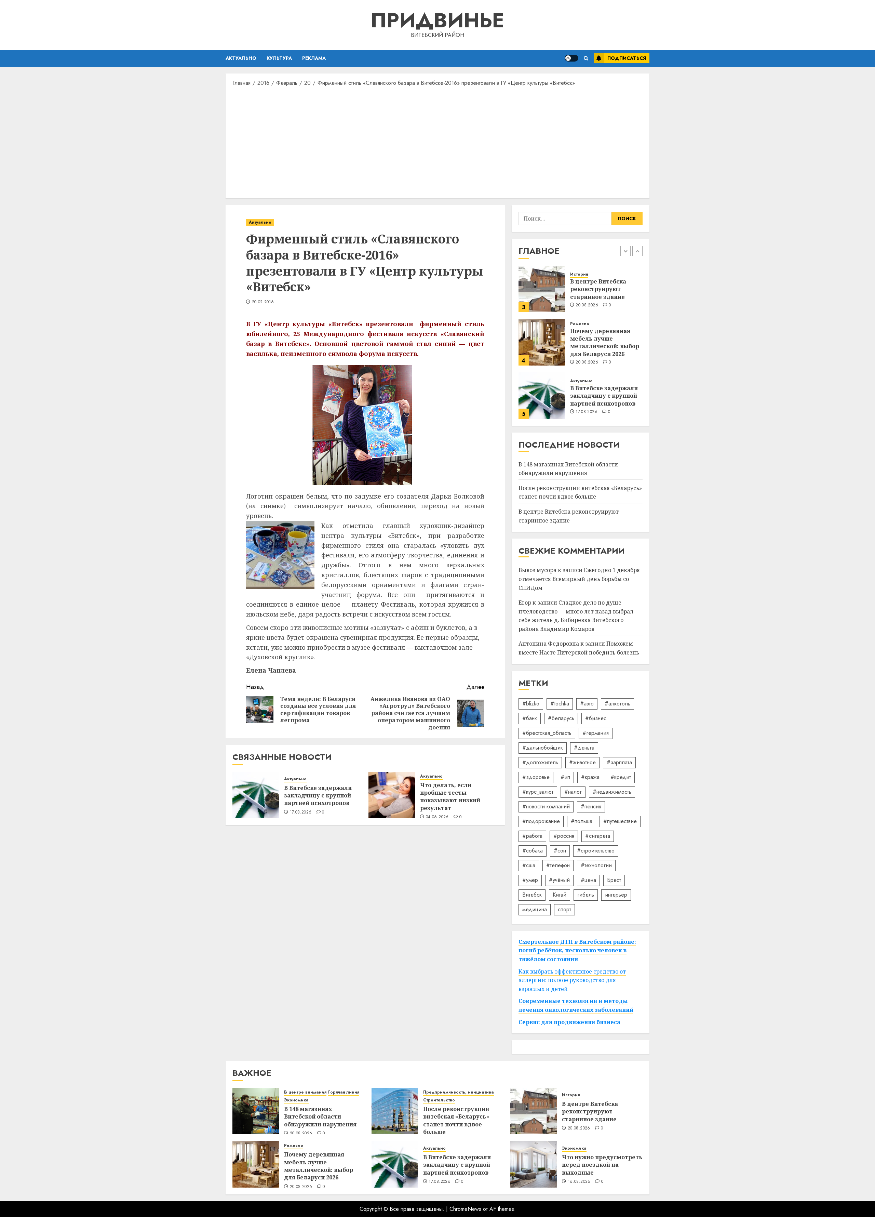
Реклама (314, 58)
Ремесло (579, 324)
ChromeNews (465, 1209)
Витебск (532, 895)
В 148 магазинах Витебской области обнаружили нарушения (320, 1116)
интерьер (616, 895)
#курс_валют (537, 792)
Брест (614, 880)
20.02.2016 (263, 302)
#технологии (596, 865)
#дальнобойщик (542, 748)
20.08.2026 (587, 305)
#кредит (620, 777)
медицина (534, 909)
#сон (560, 851)
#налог (573, 792)
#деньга (584, 748)
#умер (530, 880)
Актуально (241, 58)
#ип (565, 777)
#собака (532, 851)
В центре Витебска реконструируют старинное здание (598, 289)
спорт (564, 909)
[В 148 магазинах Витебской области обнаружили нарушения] (255, 1111)
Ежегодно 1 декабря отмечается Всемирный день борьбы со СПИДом (579, 578)
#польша (581, 821)
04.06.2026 (437, 817)
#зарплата (619, 762)
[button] (586, 58)
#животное (582, 762)
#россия (563, 836)
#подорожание (541, 821)
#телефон (558, 865)
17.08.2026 (301, 812)
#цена (588, 880)
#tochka (559, 703)
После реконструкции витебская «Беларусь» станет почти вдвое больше (580, 492)
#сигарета (597, 836)
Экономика (296, 1100)
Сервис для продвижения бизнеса (569, 1022)
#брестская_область (546, 733)
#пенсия (591, 806)
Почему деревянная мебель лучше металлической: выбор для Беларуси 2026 (604, 342)
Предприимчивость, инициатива (458, 1092)
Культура (279, 58)
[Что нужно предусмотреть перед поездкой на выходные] (533, 1164)
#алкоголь (617, 703)
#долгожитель (540, 762)
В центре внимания (305, 1092)
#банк (529, 718)
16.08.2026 (579, 1182)
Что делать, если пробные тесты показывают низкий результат (450, 796)
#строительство (596, 851)
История (579, 274)
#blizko (530, 703)
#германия (595, 733)
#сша (528, 865)
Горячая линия (343, 1092)
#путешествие (620, 821)
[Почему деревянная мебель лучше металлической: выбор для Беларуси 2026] (542, 342)
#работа (532, 836)
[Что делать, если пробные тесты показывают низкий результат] (391, 795)
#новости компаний (546, 806)
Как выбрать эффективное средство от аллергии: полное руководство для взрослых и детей (572, 980)
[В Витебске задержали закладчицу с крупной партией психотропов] (255, 795)
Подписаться (626, 58)
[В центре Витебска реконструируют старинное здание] (542, 289)
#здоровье (536, 777)
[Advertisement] (437, 142)
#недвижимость (612, 792)
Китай (559, 895)
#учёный (559, 880)
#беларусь (561, 718)
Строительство (439, 1100)
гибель (585, 895)
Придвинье (437, 20)
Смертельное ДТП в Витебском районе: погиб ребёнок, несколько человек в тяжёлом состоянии (577, 950)
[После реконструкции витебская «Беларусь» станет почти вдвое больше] (395, 1111)
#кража (590, 777)
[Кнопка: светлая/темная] (571, 58)
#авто (587, 703)
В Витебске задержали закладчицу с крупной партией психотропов (318, 795)
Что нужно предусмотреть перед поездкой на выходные (602, 1164)
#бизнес (595, 718)
